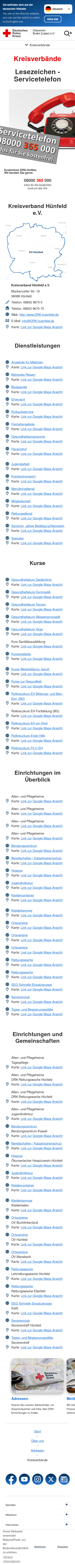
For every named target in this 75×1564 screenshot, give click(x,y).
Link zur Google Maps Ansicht (41, 327)
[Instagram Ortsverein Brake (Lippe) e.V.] (37, 1479)
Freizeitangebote (23, 424)
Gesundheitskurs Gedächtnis (31, 579)
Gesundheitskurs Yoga (27, 629)
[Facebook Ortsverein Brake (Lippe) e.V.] (11, 1479)
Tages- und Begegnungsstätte (32, 1009)
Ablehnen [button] (40, 1546)
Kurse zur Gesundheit (26, 681)
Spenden (17, 538)
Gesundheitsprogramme (28, 436)
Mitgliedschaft (21, 501)
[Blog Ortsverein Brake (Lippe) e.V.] (64, 1479)
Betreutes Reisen (23, 374)
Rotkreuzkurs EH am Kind (29, 723)
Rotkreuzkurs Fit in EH (27, 748)
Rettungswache (22, 959)
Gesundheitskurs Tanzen (28, 604)
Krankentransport (23, 476)
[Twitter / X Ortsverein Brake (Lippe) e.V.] (51, 1479)
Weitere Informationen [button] (11, 1559)
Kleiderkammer (21, 910)
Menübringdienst (23, 488)
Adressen (19, 1398)
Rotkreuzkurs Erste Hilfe (28, 735)
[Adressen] (37, 1375)
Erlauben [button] (63, 1546)
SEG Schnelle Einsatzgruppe (31, 984)
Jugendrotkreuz (22, 883)
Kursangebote (21, 654)
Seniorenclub (20, 997)
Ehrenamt (18, 399)
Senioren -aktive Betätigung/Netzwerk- (38, 525)
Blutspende (19, 387)
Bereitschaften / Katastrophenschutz (36, 858)
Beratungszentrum (24, 845)
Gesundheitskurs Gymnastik (31, 592)
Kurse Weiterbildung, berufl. (30, 669)
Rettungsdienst (21, 513)
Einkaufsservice (22, 411)
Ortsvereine (19, 922)
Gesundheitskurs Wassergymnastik (35, 616)
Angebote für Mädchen (27, 362)
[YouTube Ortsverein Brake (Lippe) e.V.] (24, 1479)
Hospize (17, 870)
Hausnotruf (19, 449)
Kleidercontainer (22, 895)
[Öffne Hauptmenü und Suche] (68, 33)
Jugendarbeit (20, 464)
